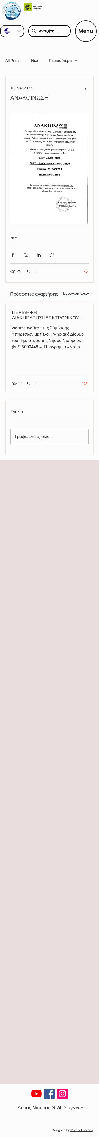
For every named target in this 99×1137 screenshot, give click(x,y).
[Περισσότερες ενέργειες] (85, 88)
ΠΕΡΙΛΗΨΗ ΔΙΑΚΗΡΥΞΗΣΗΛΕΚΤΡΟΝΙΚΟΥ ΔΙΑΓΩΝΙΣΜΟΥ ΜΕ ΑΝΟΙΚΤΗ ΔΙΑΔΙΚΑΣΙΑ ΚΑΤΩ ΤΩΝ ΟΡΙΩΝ (45, 315)
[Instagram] (62, 1094)
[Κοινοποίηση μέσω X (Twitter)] (25, 254)
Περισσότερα (60, 60)
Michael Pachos (81, 1130)
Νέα (34, 60)
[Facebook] (49, 1094)
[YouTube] (36, 1094)
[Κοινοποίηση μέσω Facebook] (12, 254)
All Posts (13, 60)
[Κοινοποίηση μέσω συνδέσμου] (51, 254)
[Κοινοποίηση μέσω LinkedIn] (38, 254)
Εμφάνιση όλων (76, 293)
